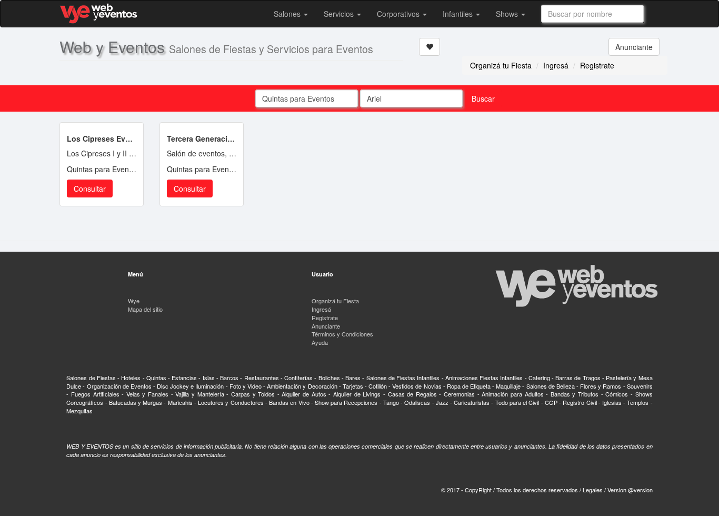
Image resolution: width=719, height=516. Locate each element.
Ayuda (320, 342)
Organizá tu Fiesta (501, 65)
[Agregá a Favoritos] (429, 47)
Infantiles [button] (459, 13)
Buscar (483, 98)
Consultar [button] (90, 188)
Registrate (597, 65)
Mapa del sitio (145, 309)
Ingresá (555, 65)
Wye (133, 300)
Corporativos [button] (399, 13)
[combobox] (592, 14)
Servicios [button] (340, 13)
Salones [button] (288, 13)
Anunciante (634, 47)
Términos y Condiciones (342, 334)
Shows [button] (508, 13)
